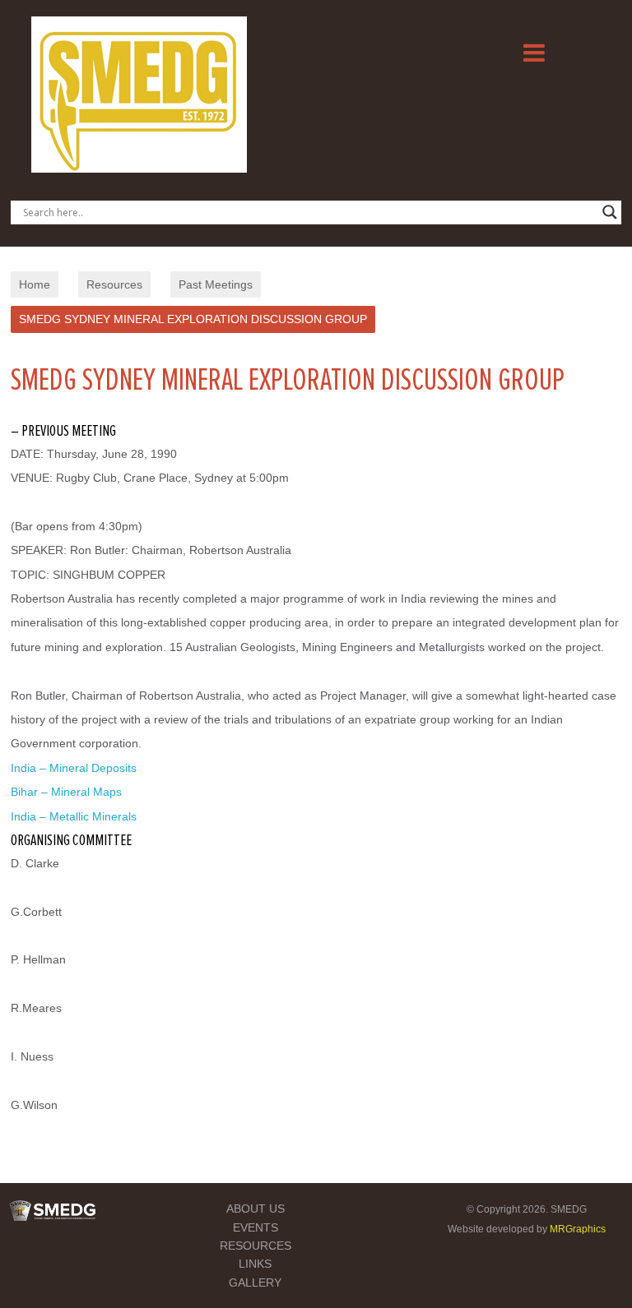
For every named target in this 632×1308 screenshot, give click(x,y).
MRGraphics (578, 1229)
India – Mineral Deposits (74, 767)
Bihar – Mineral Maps (66, 791)
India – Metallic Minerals (74, 816)
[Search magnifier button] (609, 212)
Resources (114, 284)
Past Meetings (216, 284)
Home (34, 284)
